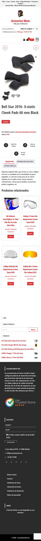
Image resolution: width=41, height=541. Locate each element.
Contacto (10, 479)
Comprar (5, 122)
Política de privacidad (13, 495)
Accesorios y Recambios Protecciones (25, 132)
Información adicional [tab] (25, 161)
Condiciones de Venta (13, 483)
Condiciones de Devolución (15, 491)
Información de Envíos (14, 487)
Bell (8, 134)
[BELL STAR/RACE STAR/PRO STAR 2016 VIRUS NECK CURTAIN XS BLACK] (35, 47)
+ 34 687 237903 (12, 457)
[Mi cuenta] (24, 39)
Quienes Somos (12, 475)
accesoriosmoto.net (23, 538)
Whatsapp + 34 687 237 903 (25, 32)
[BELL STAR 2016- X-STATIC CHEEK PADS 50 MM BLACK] (5, 47)
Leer (8, 437)
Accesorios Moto (20, 21)
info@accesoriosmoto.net (14, 453)
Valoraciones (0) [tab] (10, 166)
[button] (36, 57)
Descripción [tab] (9, 161)
